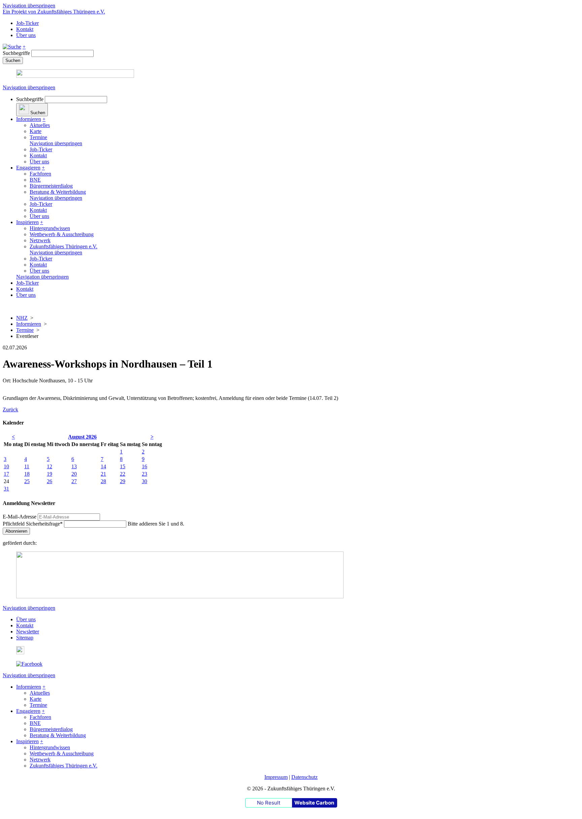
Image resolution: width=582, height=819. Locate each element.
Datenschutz (304, 777)
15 (122, 466)
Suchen (12, 60)
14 (103, 466)
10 (6, 466)
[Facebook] (29, 664)
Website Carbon (314, 802)
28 (103, 481)
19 (49, 474)
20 (74, 474)
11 (26, 466)
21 (103, 474)
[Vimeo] (20, 652)
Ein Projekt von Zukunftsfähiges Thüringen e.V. (54, 11)
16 (144, 466)
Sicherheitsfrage (33, 524)
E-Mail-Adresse (19, 516)
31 (6, 489)
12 (49, 466)
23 (144, 474)
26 (49, 481)
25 (27, 481)
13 (74, 466)
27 (74, 481)
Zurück (10, 409)
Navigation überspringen (29, 5)
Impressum (276, 777)
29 (122, 481)
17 (6, 474)
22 (122, 474)
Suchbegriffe (16, 53)
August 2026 (82, 437)
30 (144, 481)
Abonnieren (16, 531)
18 (27, 474)
